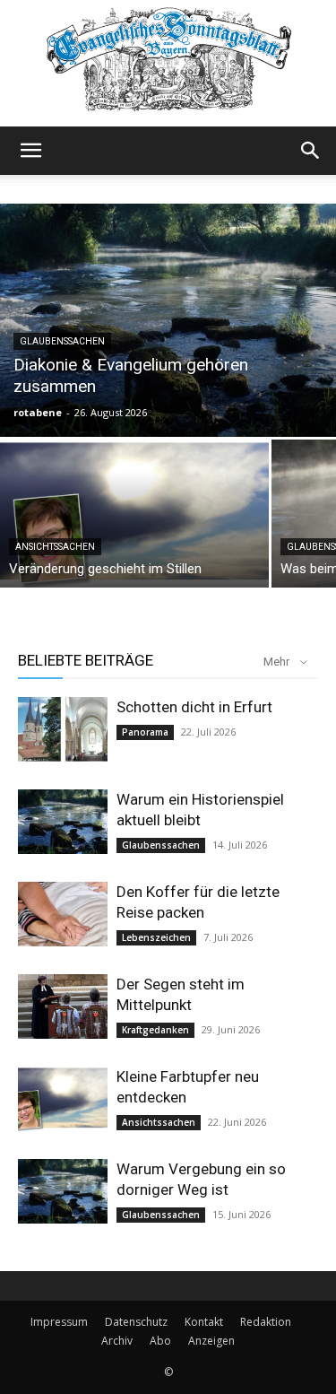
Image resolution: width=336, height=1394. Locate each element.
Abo (160, 1340)
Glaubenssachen (62, 341)
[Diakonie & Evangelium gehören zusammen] (168, 320)
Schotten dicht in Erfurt (194, 707)
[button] (30, 150)
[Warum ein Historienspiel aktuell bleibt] (63, 822)
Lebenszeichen (156, 937)
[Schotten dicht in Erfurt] (63, 729)
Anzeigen (211, 1340)
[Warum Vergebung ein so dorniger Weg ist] (63, 1191)
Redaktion (265, 1321)
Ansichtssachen (55, 547)
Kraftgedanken (155, 1030)
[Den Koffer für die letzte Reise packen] (63, 914)
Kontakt (204, 1321)
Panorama (145, 732)
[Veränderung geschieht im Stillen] (134, 514)
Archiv (117, 1340)
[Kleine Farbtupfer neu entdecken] (63, 1099)
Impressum (59, 1321)
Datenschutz (136, 1321)
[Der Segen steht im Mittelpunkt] (63, 1007)
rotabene (37, 412)
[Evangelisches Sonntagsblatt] (168, 63)
